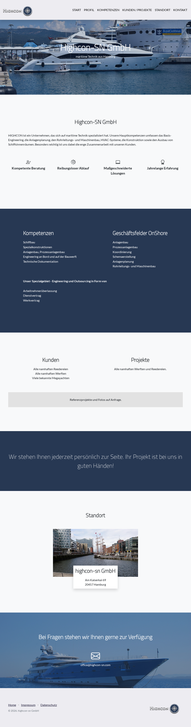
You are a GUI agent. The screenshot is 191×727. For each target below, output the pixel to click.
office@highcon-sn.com (95, 665)
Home (12, 705)
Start (76, 10)
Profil (89, 10)
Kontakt (180, 10)
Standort (162, 10)
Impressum (28, 705)
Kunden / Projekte (137, 10)
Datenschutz (48, 705)
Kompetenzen (108, 10)
